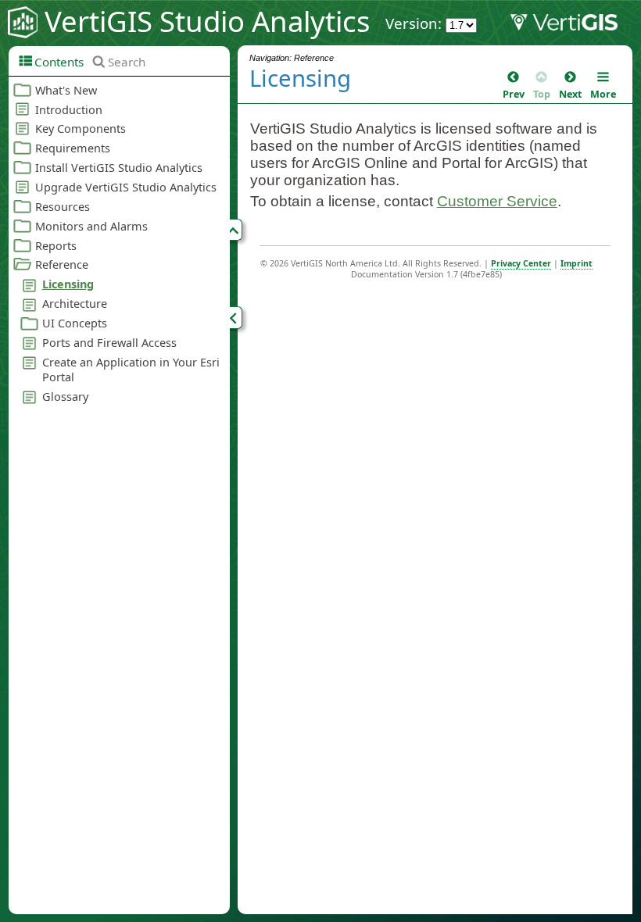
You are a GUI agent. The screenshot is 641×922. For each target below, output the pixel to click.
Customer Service (497, 201)
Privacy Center (521, 263)
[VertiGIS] (575, 26)
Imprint (576, 263)
